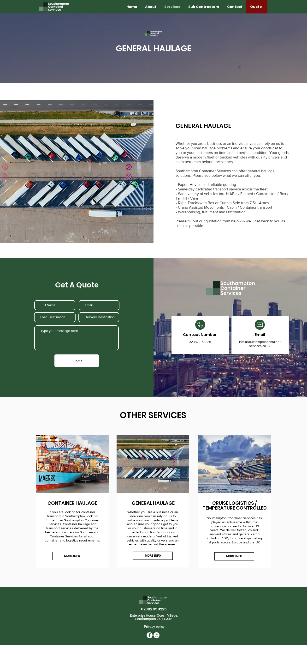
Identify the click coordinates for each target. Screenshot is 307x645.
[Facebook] (150, 635)
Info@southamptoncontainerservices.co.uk (260, 344)
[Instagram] (156, 635)
